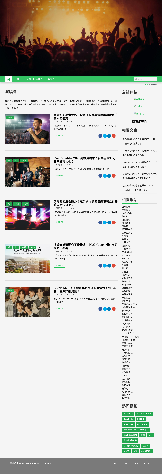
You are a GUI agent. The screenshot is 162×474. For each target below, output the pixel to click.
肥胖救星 (126, 236)
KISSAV (125, 258)
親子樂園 (126, 398)
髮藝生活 (126, 369)
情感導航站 (127, 320)
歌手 (19, 79)
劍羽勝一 (126, 265)
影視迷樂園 (127, 278)
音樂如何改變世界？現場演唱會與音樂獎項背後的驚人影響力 (86, 116)
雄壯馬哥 (126, 223)
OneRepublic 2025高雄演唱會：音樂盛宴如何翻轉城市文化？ (84, 159)
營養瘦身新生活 (129, 304)
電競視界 (126, 395)
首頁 (147, 84)
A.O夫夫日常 (128, 333)
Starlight (144, 430)
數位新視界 (127, 314)
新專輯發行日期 (130, 435)
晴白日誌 (126, 298)
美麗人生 (126, 239)
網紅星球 (126, 281)
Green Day (128, 424)
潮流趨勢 (126, 255)
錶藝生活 (126, 385)
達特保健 (126, 219)
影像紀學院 (127, 346)
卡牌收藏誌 (127, 353)
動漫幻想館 (127, 330)
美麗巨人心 (127, 233)
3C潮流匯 (126, 284)
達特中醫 (126, 245)
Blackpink (128, 414)
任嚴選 (125, 216)
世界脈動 (126, 382)
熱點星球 (126, 275)
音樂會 (51, 79)
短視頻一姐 (127, 262)
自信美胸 (126, 366)
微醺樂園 (126, 359)
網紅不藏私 (127, 343)
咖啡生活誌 (127, 392)
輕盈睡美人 (127, 229)
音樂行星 (126, 388)
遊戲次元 (126, 323)
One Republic (130, 430)
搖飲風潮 (126, 372)
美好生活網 (127, 249)
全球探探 (126, 210)
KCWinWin (127, 213)
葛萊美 (126, 451)
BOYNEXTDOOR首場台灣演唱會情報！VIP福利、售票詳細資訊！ (85, 289)
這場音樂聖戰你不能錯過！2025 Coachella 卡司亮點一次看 (85, 246)
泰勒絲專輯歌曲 (130, 440)
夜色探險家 (127, 317)
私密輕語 (126, 310)
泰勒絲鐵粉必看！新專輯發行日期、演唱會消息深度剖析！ (140, 141)
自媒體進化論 (128, 307)
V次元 (125, 375)
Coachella (128, 419)
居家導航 (126, 379)
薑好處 (125, 226)
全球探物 (126, 207)
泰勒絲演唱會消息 (131, 446)
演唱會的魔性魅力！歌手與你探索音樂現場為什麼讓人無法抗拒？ (86, 203)
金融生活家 (127, 294)
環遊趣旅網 (127, 288)
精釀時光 (126, 362)
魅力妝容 (126, 268)
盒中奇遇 (126, 327)
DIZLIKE (140, 419)
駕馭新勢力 (127, 291)
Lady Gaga (142, 424)
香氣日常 (126, 356)
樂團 (29, 79)
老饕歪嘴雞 (127, 252)
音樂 (135, 451)
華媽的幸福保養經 (130, 336)
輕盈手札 (126, 301)
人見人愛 (126, 242)
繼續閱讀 (59, 135)
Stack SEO (45, 463)
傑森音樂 (58, 122)
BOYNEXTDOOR (144, 414)
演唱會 (39, 79)
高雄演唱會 (146, 451)
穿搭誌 (125, 271)
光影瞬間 (126, 349)
